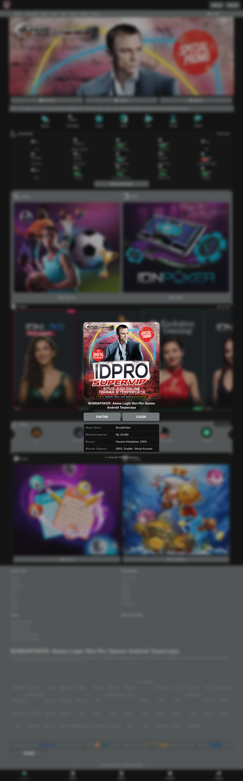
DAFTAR (102, 417)
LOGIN (141, 417)
